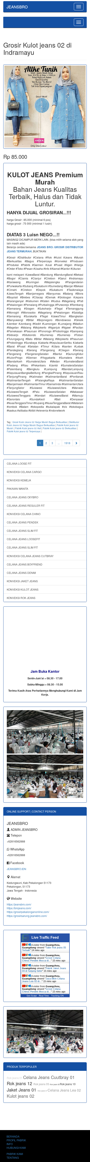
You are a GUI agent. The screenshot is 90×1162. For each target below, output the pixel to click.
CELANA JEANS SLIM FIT (22, 530)
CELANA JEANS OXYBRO (22, 497)
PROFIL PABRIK (16, 1140)
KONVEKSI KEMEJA (19, 480)
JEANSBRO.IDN (16, 869)
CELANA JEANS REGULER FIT (26, 505)
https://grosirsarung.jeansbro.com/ (27, 916)
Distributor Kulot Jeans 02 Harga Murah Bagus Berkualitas (43, 424)
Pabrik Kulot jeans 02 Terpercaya (23, 431)
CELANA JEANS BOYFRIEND (24, 564)
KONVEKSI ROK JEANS (21, 598)
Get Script (32, 995)
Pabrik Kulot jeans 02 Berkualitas (59, 428)
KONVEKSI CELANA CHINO (23, 514)
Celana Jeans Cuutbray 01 (49, 1077)
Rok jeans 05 (41, 1084)
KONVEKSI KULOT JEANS (22, 589)
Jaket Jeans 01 (22, 1089)
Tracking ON (57, 995)
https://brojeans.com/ (19, 908)
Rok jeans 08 (55, 1084)
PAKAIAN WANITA (17, 488)
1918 (67, 443)
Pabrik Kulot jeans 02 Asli (28, 428)
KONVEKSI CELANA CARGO (24, 472)
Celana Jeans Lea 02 (64, 1090)
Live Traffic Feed (45, 937)
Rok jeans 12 (20, 1083)
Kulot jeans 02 (20, 1096)
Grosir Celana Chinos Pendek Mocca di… (41, 959)
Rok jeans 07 (43, 1091)
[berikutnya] (76, 443)
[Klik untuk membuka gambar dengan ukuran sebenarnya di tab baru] (45, 107)
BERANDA (13, 1136)
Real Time (44, 995)
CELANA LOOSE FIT (19, 463)
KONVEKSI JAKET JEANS (22, 581)
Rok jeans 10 (68, 1084)
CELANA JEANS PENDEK (22, 522)
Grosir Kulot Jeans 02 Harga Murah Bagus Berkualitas (39, 422)
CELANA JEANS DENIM (21, 573)
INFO (10, 1144)
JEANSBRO (17, 6)
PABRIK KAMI (15, 1154)
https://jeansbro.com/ (19, 904)
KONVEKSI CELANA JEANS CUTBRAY (30, 556)
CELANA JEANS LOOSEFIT (23, 539)
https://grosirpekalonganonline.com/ (28, 912)
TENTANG (13, 1157)
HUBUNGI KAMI (16, 1147)
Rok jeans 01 (15, 1078)
